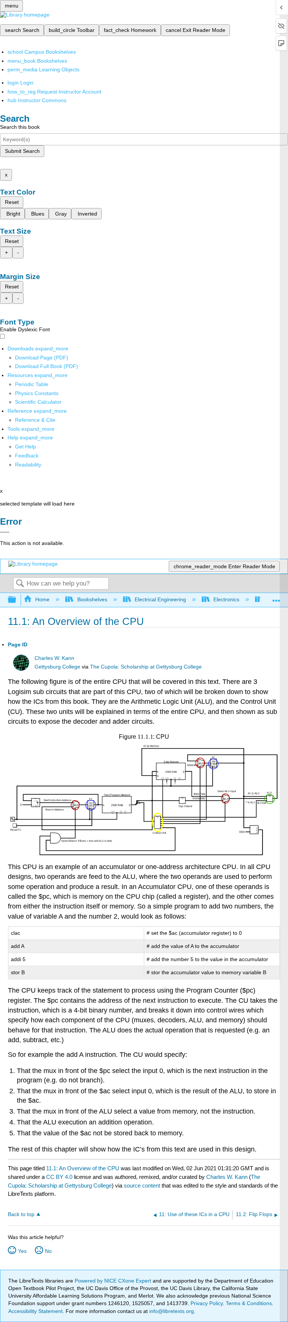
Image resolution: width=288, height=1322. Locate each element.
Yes (22, 1251)
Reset (12, 202)
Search (20, 584)
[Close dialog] (4, 532)
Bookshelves (92, 599)
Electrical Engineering (160, 599)
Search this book (20, 127)
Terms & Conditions (249, 1303)
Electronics (226, 599)
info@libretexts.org (171, 1311)
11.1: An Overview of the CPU (82, 1168)
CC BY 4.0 (59, 1177)
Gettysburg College (57, 667)
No (48, 1251)
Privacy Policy (206, 1303)
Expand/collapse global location (276, 597)
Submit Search (22, 151)
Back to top (21, 1214)
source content (142, 1185)
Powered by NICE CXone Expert (114, 1281)
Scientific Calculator (38, 402)
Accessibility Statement (35, 1311)
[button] (27, 456)
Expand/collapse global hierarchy (17, 600)
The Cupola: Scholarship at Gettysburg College (146, 667)
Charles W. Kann (54, 658)
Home (42, 599)
